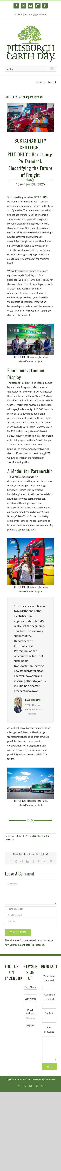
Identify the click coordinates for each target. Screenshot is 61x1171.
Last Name (30, 998)
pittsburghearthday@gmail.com (31, 14)
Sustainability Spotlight (35, 836)
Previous (40, 81)
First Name (30, 987)
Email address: (30, 1012)
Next (51, 81)
